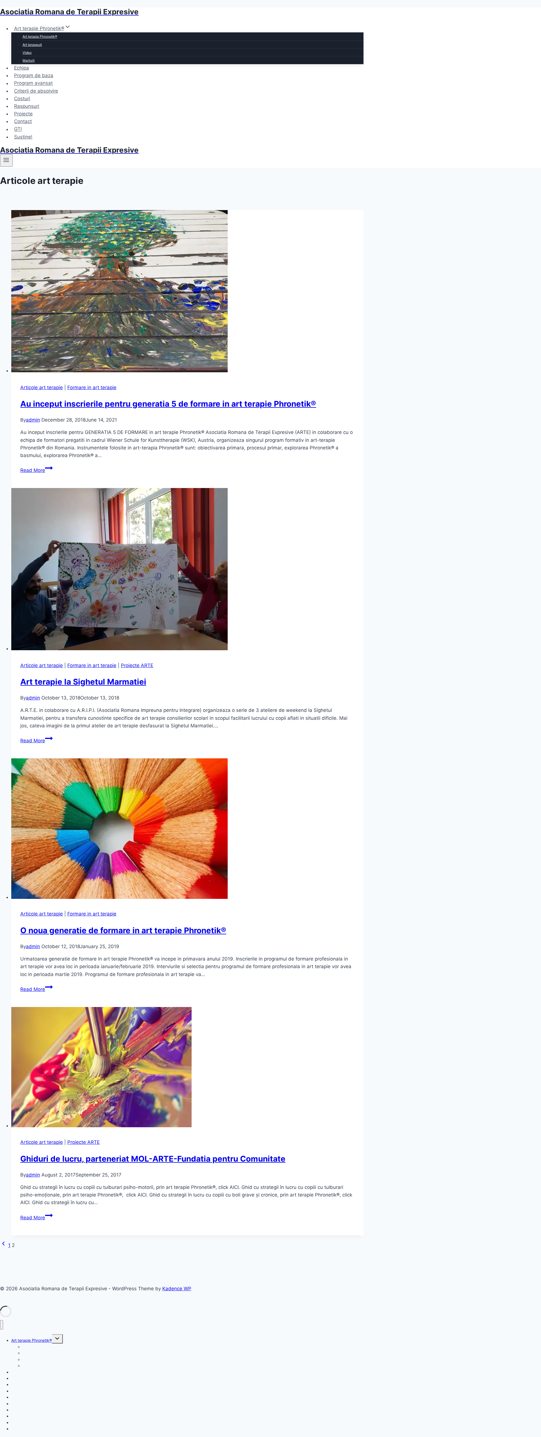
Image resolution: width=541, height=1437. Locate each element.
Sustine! (23, 137)
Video (27, 52)
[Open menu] (6, 160)
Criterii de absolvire (36, 91)
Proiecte (23, 114)
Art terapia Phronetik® (40, 36)
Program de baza (33, 75)
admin (33, 420)
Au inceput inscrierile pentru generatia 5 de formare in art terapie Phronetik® (168, 404)
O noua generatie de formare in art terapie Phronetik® (123, 930)
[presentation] (187, 292)
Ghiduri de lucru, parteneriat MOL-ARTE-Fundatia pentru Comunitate (152, 1159)
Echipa (21, 68)
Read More (36, 470)
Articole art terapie (41, 387)
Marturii (29, 60)
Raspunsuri (26, 106)
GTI (18, 129)
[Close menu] (1, 1324)
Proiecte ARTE (137, 665)
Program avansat (33, 83)
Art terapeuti (32, 45)
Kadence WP (176, 1288)
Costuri (22, 98)
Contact (23, 121)
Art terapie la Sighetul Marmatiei (83, 682)
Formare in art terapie (91, 387)
